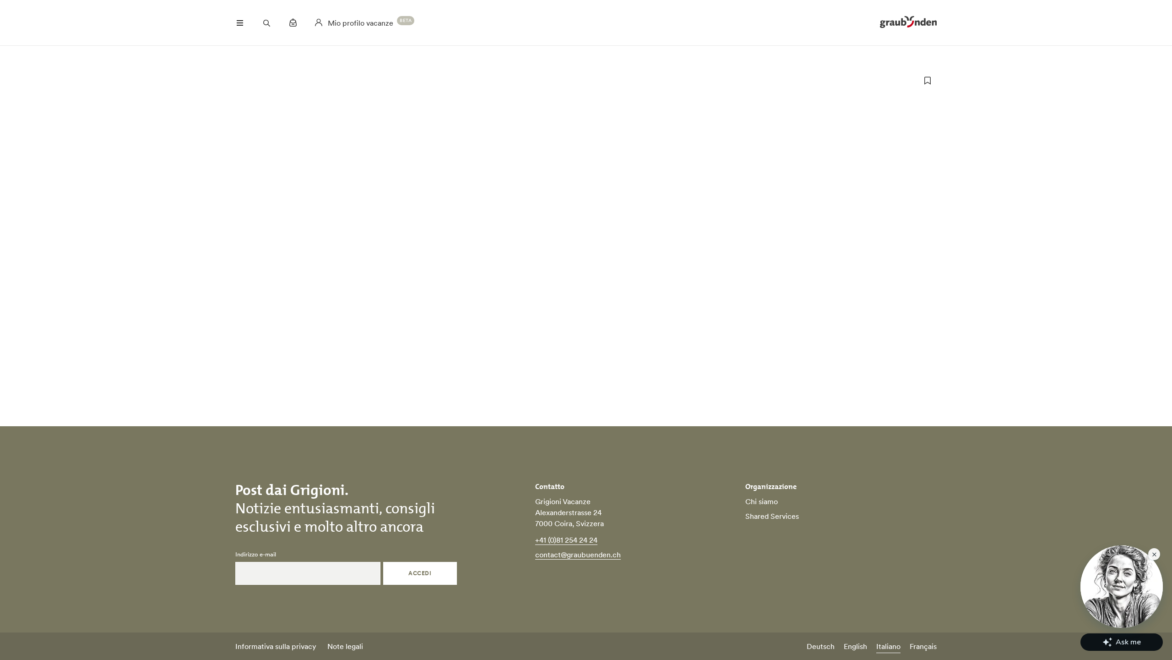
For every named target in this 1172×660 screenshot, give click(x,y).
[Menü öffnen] (240, 23)
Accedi (419, 573)
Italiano (888, 646)
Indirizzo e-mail (255, 554)
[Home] (908, 23)
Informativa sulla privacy (275, 646)
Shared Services (772, 516)
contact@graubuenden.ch (578, 554)
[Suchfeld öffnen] (266, 23)
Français (923, 646)
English (855, 646)
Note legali (345, 646)
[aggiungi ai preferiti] (927, 81)
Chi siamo (761, 501)
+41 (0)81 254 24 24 (566, 539)
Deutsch (821, 646)
